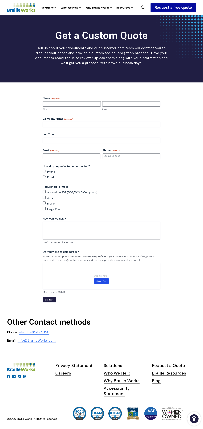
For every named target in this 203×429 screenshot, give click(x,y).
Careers (63, 373)
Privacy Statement (74, 365)
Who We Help (70, 7)
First (45, 109)
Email (50, 177)
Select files (101, 281)
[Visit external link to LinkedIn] (14, 376)
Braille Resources (169, 373)
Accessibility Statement (117, 391)
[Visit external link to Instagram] (24, 376)
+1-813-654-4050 (34, 332)
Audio (50, 198)
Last (104, 109)
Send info (49, 300)
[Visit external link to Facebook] (8, 376)
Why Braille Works (97, 7)
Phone (51, 171)
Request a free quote (173, 7)
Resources (123, 7)
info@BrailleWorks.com (37, 340)
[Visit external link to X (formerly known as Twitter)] (19, 376)
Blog (156, 380)
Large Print (54, 209)
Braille (51, 203)
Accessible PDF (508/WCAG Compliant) (72, 192)
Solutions (47, 7)
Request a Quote (168, 365)
